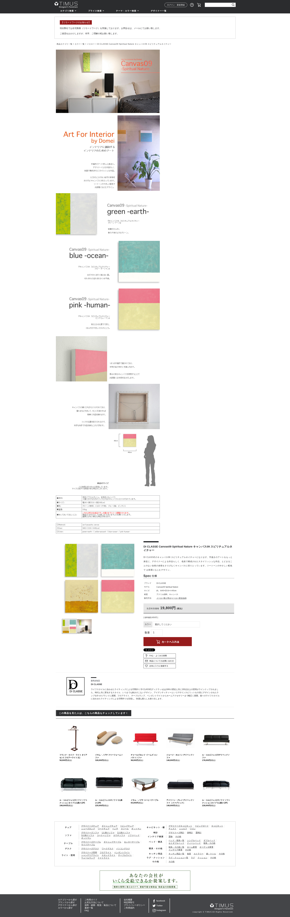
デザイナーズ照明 (89, 852)
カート (199, 5)
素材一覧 (89, 908)
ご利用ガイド (91, 899)
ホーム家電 (192, 847)
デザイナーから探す (67, 905)
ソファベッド (134, 835)
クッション (202, 858)
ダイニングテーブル (112, 842)
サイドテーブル (88, 845)
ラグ (193, 858)
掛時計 (190, 832)
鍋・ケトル (211, 854)
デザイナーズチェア (90, 826)
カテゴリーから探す (67, 899)
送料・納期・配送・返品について (100, 905)
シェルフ (183, 829)
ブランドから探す (66, 902)
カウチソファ (119, 835)
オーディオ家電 (206, 847)
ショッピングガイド (192, 5)
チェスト (172, 829)
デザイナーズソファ (90, 832)
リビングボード (202, 826)
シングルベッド (194, 840)
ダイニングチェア (109, 826)
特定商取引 (129, 902)
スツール (125, 829)
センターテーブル (132, 842)
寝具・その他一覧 (176, 847)
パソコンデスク (123, 848)
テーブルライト (125, 855)
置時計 (198, 832)
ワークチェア (104, 829)
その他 (178, 836)
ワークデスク (107, 848)
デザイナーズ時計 (176, 832)
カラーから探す (65, 908)
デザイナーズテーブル (91, 842)
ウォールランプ (88, 858)
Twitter (159, 905)
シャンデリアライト (90, 855)
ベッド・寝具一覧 (176, 840)
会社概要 (128, 899)
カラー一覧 (80, 44)
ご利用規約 (129, 908)
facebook (160, 901)
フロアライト (105, 852)
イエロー (91, 44)
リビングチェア (127, 826)
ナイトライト (104, 858)
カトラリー (198, 854)
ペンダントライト (122, 852)
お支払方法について (94, 902)
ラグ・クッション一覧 (178, 858)
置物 (170, 836)
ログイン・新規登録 (176, 5)
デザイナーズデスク (90, 848)
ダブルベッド (209, 840)
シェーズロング (88, 829)
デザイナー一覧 (159, 11)
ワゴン (193, 829)
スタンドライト (108, 855)
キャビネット (217, 826)
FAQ (87, 910)
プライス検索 (95, 11)
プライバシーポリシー (134, 905)
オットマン (136, 829)
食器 (189, 854)
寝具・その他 (209, 843)
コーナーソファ (104, 835)
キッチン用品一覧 (176, 854)
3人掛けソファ (87, 835)
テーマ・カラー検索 (126, 11)
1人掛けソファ (108, 832)
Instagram (161, 910)
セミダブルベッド (176, 843)
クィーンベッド (194, 843)
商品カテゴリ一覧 (64, 44)
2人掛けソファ (123, 832)
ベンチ (115, 829)
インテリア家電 (175, 850)
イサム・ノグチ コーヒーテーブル (144, 800)
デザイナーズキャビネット (180, 826)
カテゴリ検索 (67, 11)
